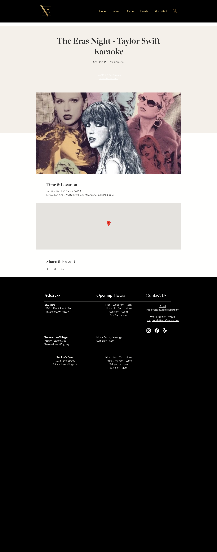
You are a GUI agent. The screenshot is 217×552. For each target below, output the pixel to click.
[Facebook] (157, 331)
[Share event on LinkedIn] (62, 269)
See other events (108, 78)
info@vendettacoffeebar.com (162, 309)
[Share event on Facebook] (47, 269)
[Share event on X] (55, 269)
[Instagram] (149, 331)
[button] (159, 11)
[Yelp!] (165, 331)
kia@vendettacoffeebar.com (163, 320)
